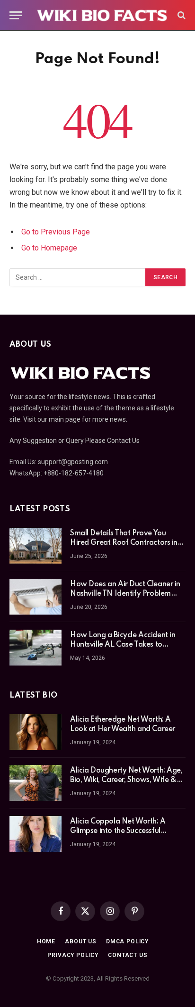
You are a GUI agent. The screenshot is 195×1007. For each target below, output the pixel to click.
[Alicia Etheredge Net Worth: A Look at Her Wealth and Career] (35, 732)
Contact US (127, 955)
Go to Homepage (49, 247)
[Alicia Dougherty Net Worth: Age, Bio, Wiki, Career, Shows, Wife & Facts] (35, 783)
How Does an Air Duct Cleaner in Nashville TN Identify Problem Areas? (125, 594)
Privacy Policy (72, 955)
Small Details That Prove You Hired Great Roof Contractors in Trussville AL (123, 543)
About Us (81, 941)
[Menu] (15, 15)
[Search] (181, 15)
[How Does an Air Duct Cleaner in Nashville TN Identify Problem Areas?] (35, 597)
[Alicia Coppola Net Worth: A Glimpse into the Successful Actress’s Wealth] (35, 834)
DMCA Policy (127, 941)
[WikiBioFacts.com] (102, 15)
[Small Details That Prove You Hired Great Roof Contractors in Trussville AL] (35, 546)
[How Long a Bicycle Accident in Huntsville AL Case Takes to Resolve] (35, 648)
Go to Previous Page (55, 231)
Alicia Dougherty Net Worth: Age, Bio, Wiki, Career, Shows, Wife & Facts (126, 780)
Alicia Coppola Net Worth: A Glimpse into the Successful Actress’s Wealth (118, 831)
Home (46, 941)
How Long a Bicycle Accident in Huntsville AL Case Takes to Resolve (122, 645)
